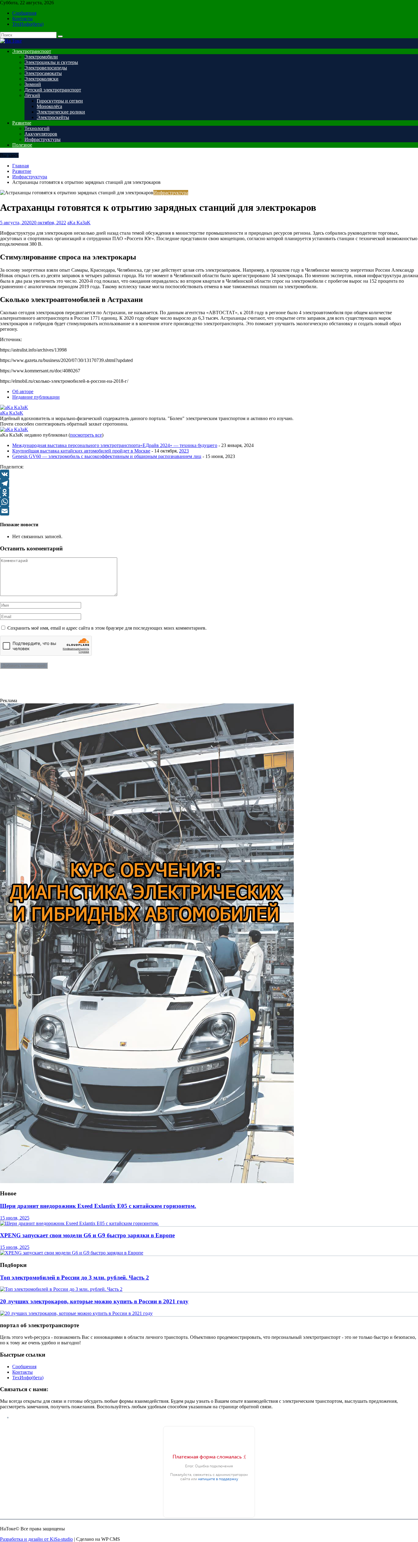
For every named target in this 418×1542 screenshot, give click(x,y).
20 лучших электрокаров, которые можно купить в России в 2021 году (94, 1301)
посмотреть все (86, 435)
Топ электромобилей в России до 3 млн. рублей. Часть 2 (74, 1277)
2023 (184, 450)
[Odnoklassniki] (209, 492)
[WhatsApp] (209, 501)
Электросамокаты (43, 73)
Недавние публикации (36, 397)
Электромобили (41, 56)
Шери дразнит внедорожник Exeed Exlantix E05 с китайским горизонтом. (98, 1206)
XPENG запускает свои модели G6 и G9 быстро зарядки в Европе (87, 1235)
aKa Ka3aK (79, 222)
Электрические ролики (61, 111)
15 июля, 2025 (14, 1217)
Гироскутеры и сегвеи (60, 100)
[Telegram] (209, 483)
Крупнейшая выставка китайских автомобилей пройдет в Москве (81, 450)
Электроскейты (53, 117)
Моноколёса (49, 106)
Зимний (32, 84)
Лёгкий (32, 95)
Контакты (22, 18)
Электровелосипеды (45, 67)
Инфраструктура (170, 192)
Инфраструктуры (42, 139)
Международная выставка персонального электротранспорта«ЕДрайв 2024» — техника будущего (114, 445)
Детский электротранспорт (52, 89)
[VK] (209, 474)
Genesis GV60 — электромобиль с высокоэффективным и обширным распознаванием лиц (106, 456)
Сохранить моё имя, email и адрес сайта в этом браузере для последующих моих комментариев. (107, 628)
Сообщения (24, 13)
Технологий (37, 128)
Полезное (22, 144)
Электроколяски (41, 78)
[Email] (209, 511)
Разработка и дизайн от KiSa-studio (36, 1539)
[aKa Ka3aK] (14, 407)
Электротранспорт (31, 51)
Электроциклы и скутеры (51, 62)
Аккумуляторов (40, 133)
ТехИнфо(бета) (27, 24)
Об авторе (22, 391)
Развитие (21, 122)
